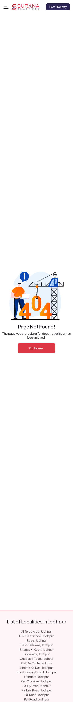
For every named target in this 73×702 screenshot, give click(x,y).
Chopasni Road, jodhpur (36, 659)
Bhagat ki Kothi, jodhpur (36, 650)
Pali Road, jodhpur (36, 699)
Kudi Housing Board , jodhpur (36, 672)
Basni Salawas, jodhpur (36, 645)
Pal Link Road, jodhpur (36, 690)
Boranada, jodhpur (37, 654)
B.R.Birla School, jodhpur (36, 636)
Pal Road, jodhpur (36, 695)
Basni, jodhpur (37, 640)
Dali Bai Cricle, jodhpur (36, 663)
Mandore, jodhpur (36, 677)
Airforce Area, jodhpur (36, 631)
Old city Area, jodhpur (36, 681)
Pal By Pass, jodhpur (36, 686)
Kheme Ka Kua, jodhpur (36, 668)
